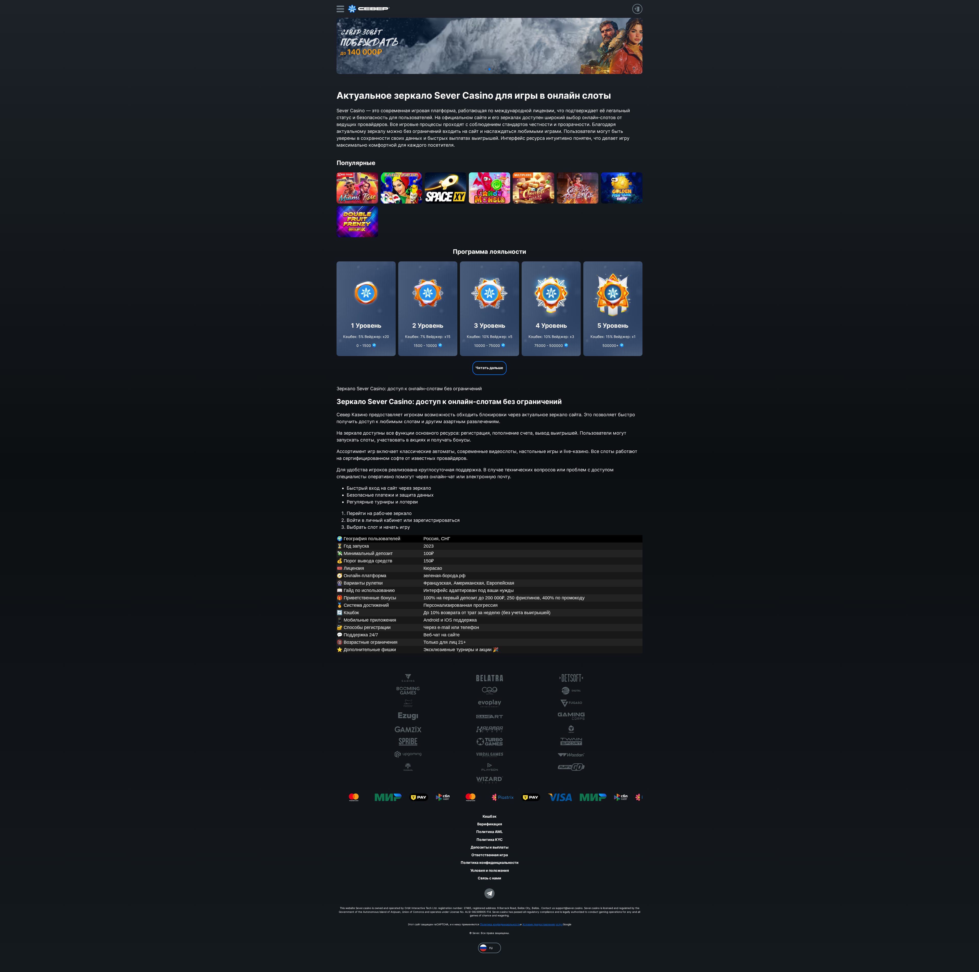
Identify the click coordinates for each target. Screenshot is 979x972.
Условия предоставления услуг (542, 924)
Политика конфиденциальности (500, 924)
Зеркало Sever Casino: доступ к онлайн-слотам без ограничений (409, 388)
